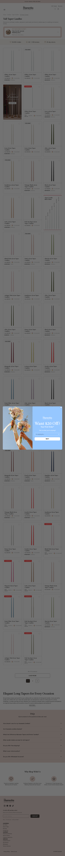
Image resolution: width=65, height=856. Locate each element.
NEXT (47, 439)
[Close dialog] (61, 407)
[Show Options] (58, 434)
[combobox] (47, 434)
